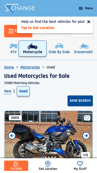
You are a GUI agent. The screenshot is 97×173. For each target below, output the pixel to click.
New (7, 91)
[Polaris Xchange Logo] (19, 8)
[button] (42, 157)
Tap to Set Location (37, 28)
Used (23, 91)
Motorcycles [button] (30, 67)
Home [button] (9, 67)
